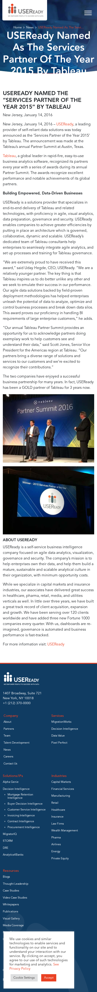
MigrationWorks (61, 722)
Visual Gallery (11, 918)
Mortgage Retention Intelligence (20, 796)
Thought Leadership (15, 884)
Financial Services (62, 789)
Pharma (56, 837)
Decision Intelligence (64, 729)
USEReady (64, 124)
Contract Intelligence (21, 821)
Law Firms (57, 823)
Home (17, 27)
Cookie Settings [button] (24, 977)
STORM (8, 841)
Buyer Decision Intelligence (25, 804)
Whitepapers (11, 904)
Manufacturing (60, 796)
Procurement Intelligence (24, 827)
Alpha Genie (11, 782)
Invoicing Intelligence (21, 815)
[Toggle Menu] (88, 13)
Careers (8, 756)
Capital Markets (61, 782)
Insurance (57, 816)
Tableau (9, 156)
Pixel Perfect (59, 742)
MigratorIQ (10, 834)
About (7, 722)
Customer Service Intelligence (27, 809)
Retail (54, 803)
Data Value (58, 735)
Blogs (6, 877)
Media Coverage (13, 925)
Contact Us (10, 763)
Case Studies (11, 890)
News (30, 27)
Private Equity (60, 858)
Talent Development (16, 742)
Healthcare (58, 810)
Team (7, 735)
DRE (5, 848)
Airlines (56, 844)
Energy (55, 851)
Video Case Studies (15, 897)
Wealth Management (64, 830)
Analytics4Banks (13, 854)
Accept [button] (48, 977)
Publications (10, 911)
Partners (9, 729)
